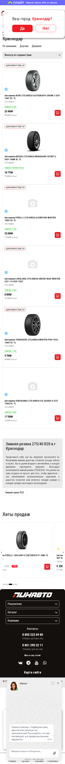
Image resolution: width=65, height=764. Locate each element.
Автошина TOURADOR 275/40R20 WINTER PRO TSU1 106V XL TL (31, 341)
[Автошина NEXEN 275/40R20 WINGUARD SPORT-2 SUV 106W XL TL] (33, 142)
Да (22, 28)
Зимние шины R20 (14, 492)
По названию (9, 46)
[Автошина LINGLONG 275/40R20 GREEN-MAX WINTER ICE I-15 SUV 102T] (33, 264)
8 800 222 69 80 (32, 634)
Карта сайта (32, 672)
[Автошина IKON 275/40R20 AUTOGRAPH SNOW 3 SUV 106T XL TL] (33, 81)
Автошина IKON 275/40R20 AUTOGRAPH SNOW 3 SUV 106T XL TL (32, 97)
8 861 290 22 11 (32, 645)
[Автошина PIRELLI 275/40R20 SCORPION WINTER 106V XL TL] (33, 203)
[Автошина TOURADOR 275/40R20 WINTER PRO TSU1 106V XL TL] (33, 325)
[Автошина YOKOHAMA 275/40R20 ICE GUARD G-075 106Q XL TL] (33, 386)
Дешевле (37, 46)
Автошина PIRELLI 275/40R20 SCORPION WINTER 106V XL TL (30, 219)
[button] (3, 584)
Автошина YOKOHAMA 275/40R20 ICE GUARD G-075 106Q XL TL (31, 402)
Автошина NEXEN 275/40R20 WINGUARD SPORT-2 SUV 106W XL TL (30, 158)
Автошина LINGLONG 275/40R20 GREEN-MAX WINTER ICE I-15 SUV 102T (32, 280)
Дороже (24, 46)
